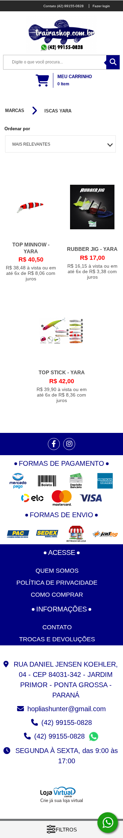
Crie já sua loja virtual (61, 800)
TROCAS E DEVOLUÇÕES (57, 639)
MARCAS (14, 110)
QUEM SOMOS (57, 570)
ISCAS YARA (57, 110)
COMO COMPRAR (57, 594)
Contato (57, 627)
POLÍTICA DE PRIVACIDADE (56, 582)
